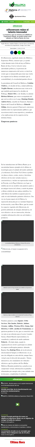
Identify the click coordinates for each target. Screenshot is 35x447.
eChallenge (27, 21)
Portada (5, 21)
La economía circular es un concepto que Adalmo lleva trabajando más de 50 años (15, 432)
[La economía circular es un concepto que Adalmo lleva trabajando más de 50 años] (17, 426)
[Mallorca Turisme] (17, 10)
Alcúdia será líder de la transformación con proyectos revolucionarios (16, 390)
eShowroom (18, 21)
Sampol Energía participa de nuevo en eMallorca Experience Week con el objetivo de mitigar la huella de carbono (17, 418)
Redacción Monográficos (7, 422)
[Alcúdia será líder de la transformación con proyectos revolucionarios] (17, 384)
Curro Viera (13, 48)
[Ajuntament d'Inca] (17, 16)
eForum (12, 21)
